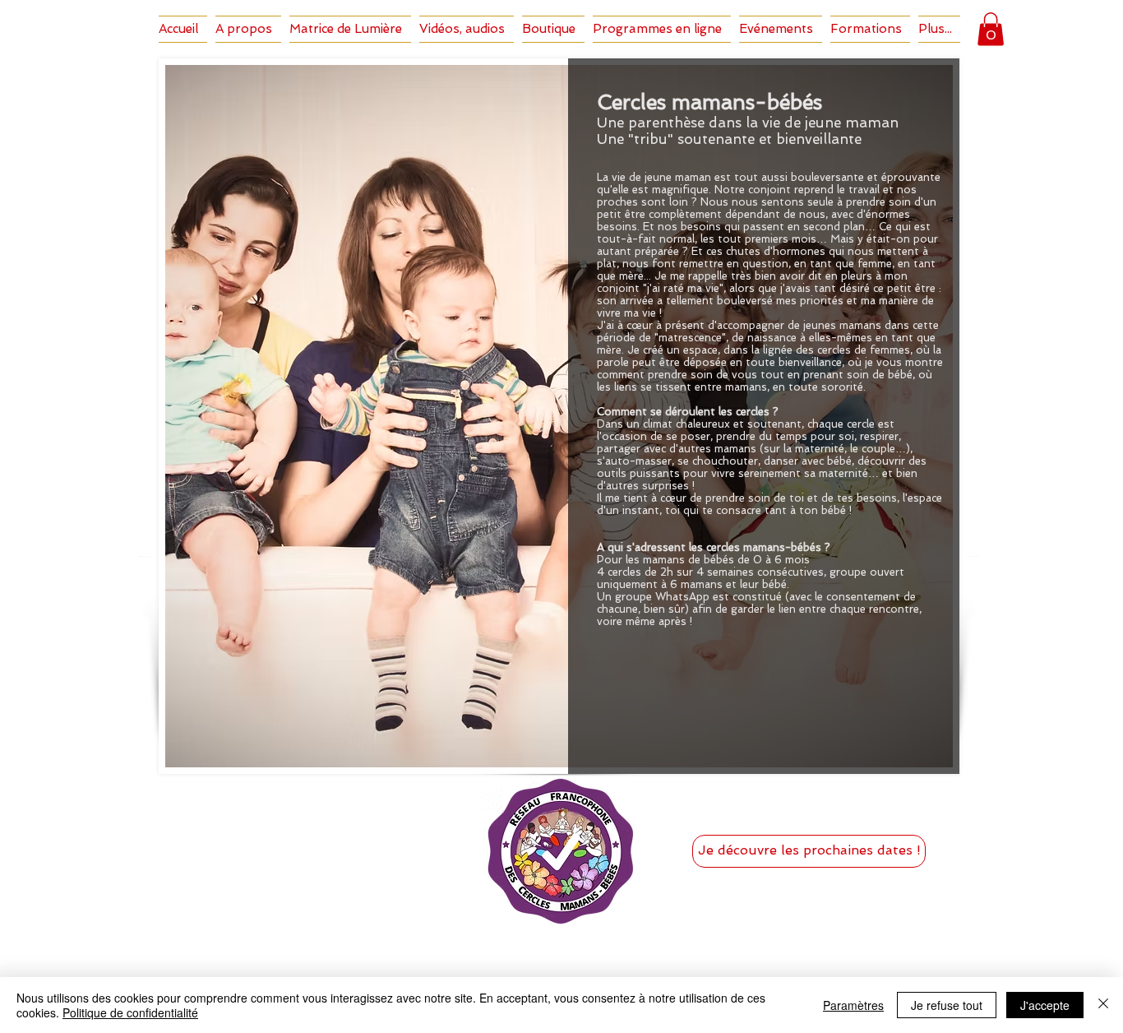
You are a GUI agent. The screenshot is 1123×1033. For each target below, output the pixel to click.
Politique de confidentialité (130, 1012)
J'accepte (1045, 1005)
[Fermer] (1103, 1005)
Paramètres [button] (853, 1005)
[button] (991, 29)
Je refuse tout (946, 1005)
